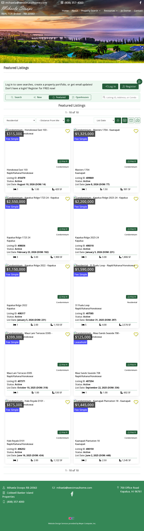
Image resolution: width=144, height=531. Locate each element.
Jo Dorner (126, 11)
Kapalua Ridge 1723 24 (18, 237)
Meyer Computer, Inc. (87, 523)
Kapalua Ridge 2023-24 (87, 237)
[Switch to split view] (131, 120)
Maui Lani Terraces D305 (19, 373)
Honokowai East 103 (17, 169)
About (75, 11)
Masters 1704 (82, 169)
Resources (109, 11)
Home (65, 11)
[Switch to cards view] (125, 120)
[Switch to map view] (137, 120)
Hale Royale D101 (16, 440)
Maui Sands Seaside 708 (87, 373)
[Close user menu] (139, 81)
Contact (138, 11)
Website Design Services (58, 523)
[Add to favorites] (67, 131)
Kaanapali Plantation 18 (87, 440)
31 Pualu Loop (82, 305)
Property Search (89, 11)
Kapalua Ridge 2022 (17, 305)
